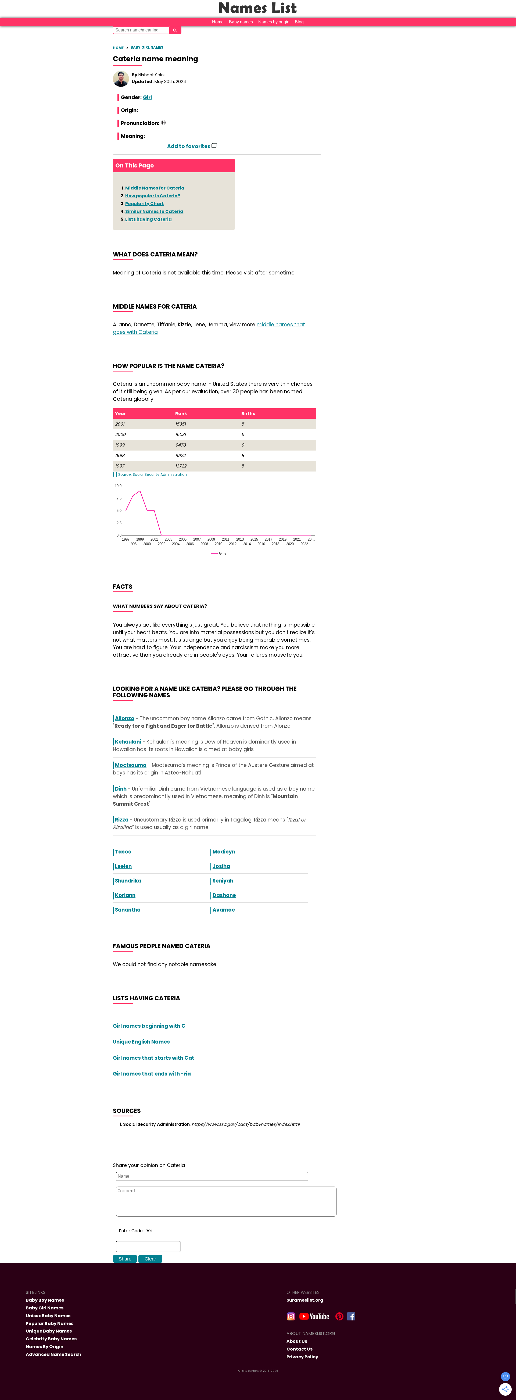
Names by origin (273, 22)
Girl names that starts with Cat (153, 1058)
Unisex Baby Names (48, 1316)
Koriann (125, 895)
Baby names (241, 22)
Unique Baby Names (49, 1331)
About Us (296, 1341)
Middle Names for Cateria (154, 188)
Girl (147, 97)
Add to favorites (189, 146)
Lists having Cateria (148, 219)
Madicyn (224, 851)
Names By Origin (44, 1347)
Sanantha (128, 909)
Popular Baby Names (49, 1323)
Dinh (121, 788)
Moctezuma (130, 765)
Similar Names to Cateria (154, 211)
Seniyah (223, 880)
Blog (299, 22)
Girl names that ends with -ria (152, 1073)
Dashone (224, 895)
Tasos (123, 851)
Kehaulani (128, 741)
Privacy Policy (302, 1357)
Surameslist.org (304, 1300)
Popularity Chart (144, 204)
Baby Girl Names (147, 47)
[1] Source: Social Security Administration (150, 474)
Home (218, 22)
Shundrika (128, 880)
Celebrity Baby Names (51, 1339)
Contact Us (299, 1349)
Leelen (123, 866)
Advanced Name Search (53, 1354)
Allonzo (124, 718)
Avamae (224, 909)
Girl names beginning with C (149, 1026)
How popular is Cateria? (152, 196)
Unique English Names (141, 1041)
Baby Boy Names (45, 1300)
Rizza (121, 819)
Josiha (221, 866)
